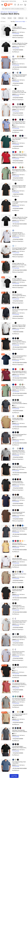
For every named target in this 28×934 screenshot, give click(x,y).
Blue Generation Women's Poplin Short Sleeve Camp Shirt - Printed (19, 373)
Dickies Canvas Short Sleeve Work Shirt (18, 590)
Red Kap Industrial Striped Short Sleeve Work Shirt (19, 75)
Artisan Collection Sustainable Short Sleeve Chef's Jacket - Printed (19, 280)
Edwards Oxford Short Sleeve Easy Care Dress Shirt (18, 452)
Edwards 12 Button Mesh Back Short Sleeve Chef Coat (19, 326)
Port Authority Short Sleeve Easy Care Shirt (19, 138)
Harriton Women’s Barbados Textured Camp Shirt (19, 544)
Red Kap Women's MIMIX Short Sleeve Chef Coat (19, 107)
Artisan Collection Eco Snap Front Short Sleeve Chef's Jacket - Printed (19, 219)
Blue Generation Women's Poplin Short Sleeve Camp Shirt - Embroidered (19, 155)
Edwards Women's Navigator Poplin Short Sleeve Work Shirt (18, 234)
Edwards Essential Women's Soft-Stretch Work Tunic (18, 498)
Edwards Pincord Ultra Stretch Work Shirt (18, 652)
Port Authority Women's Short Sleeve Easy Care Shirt (18, 123)
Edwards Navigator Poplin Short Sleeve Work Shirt (19, 248)
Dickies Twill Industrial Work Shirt (19, 667)
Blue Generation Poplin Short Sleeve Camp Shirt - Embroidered (19, 171)
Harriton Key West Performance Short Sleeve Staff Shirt (19, 560)
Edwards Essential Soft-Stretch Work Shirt (18, 513)
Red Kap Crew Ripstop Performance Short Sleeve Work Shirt (19, 732)
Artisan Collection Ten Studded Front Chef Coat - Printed (19, 265)
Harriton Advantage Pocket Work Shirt (19, 310)
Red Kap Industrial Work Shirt (18, 59)
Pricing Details (15, 33)
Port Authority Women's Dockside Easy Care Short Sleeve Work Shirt (19, 685)
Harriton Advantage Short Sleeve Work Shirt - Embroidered (19, 357)
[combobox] (14, 8)
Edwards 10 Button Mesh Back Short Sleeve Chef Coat (19, 187)
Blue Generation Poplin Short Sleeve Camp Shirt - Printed (19, 388)
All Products (4, 12)
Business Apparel (13, 12)
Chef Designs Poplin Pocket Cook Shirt (19, 202)
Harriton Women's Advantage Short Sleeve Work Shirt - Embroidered (19, 342)
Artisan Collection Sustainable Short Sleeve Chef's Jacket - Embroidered (19, 29)
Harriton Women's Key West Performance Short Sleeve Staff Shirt (19, 529)
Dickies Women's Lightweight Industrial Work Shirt (18, 607)
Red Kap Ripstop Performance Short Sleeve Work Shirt (19, 403)
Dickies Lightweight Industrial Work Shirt (17, 419)
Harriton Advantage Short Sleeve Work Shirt (19, 435)
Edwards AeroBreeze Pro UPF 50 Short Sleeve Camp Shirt (19, 638)
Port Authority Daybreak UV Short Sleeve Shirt (19, 714)
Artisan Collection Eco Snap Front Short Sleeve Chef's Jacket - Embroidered (19, 45)
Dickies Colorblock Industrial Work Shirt (17, 482)
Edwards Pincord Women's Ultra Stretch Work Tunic (19, 621)
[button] (9, 26)
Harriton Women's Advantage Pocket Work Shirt (19, 296)
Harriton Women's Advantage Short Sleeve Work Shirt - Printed (19, 467)
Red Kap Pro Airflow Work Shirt (19, 574)
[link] (8, 4)
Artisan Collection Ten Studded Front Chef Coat (19, 91)
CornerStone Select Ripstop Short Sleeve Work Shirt (19, 748)
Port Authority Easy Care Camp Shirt (19, 762)
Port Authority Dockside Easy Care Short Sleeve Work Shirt (18, 700)
